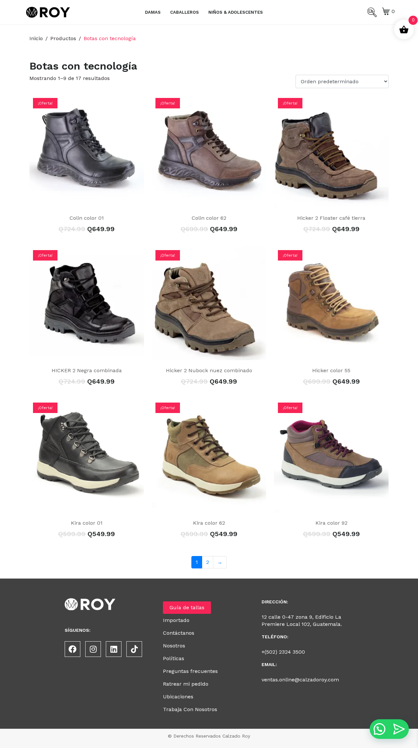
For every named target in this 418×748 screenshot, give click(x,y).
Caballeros (184, 12)
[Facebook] (72, 649)
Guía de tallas (186, 607)
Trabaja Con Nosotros (190, 709)
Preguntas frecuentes (190, 671)
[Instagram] (93, 649)
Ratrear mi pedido (185, 684)
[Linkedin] (113, 649)
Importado (176, 620)
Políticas (173, 658)
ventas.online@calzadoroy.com (300, 679)
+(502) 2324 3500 (283, 652)
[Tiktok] (134, 649)
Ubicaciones (178, 696)
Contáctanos (178, 633)
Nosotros (174, 646)
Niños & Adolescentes (235, 12)
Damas (153, 12)
